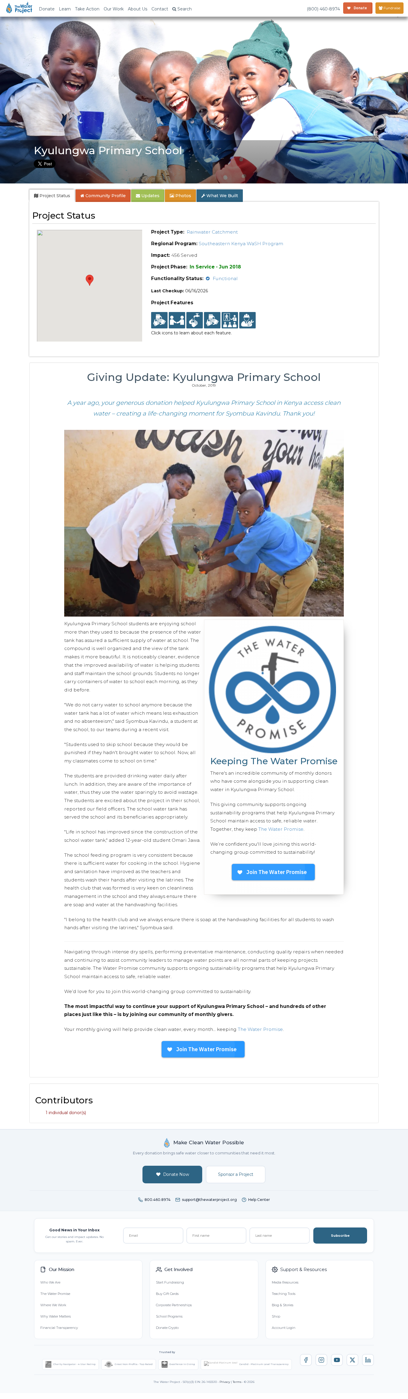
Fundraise (391, 8)
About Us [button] (137, 9)
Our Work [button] (114, 9)
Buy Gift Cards (167, 1294)
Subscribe (340, 1235)
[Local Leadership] (159, 320)
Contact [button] (159, 9)
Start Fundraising (170, 1282)
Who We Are (50, 1282)
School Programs (169, 1316)
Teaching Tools (283, 1294)
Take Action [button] (87, 9)
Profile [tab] (105, 195)
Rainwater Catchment (212, 232)
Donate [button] (47, 9)
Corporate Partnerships (174, 1305)
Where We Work (53, 1305)
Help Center (259, 1199)
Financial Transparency (59, 1328)
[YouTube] (337, 1360)
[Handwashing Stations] (194, 320)
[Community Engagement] (177, 320)
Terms (237, 1382)
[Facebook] (306, 1360)
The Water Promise (280, 829)
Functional (225, 278)
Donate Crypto (167, 1328)
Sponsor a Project (235, 1174)
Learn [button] (65, 9)
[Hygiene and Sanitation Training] (230, 320)
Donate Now (176, 1174)
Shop (276, 1316)
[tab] (52, 195)
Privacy (225, 1382)
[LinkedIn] (368, 1360)
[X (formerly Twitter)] (352, 1360)
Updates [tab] (149, 195)
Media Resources (285, 1282)
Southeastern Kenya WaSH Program (241, 243)
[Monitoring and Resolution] (247, 320)
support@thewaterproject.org (209, 1199)
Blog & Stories (282, 1305)
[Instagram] (321, 1360)
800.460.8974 (158, 1199)
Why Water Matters (55, 1316)
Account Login (283, 1328)
